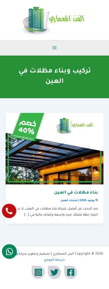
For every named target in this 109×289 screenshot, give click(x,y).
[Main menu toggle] (54, 47)
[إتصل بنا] (9, 211)
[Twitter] (54, 272)
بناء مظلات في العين (76, 192)
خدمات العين (69, 200)
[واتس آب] (9, 251)
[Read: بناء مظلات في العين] (54, 149)
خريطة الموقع (54, 260)
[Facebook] (70, 272)
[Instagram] (38, 272)
